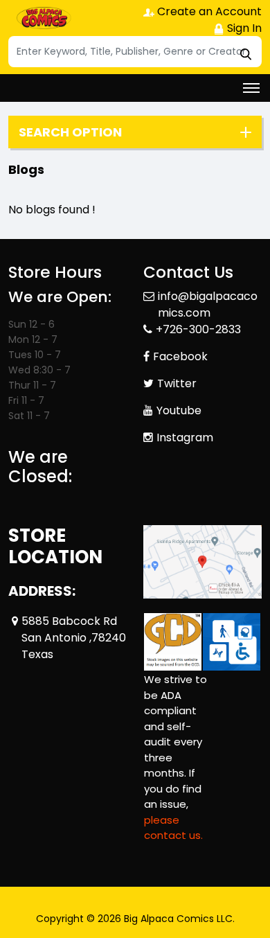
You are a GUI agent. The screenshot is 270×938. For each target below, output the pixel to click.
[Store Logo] (43, 18)
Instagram (184, 437)
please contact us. (173, 828)
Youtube (178, 410)
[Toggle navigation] (251, 88)
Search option (70, 132)
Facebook (180, 356)
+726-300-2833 (198, 329)
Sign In (243, 28)
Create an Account (208, 11)
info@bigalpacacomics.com (208, 304)
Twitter (177, 383)
